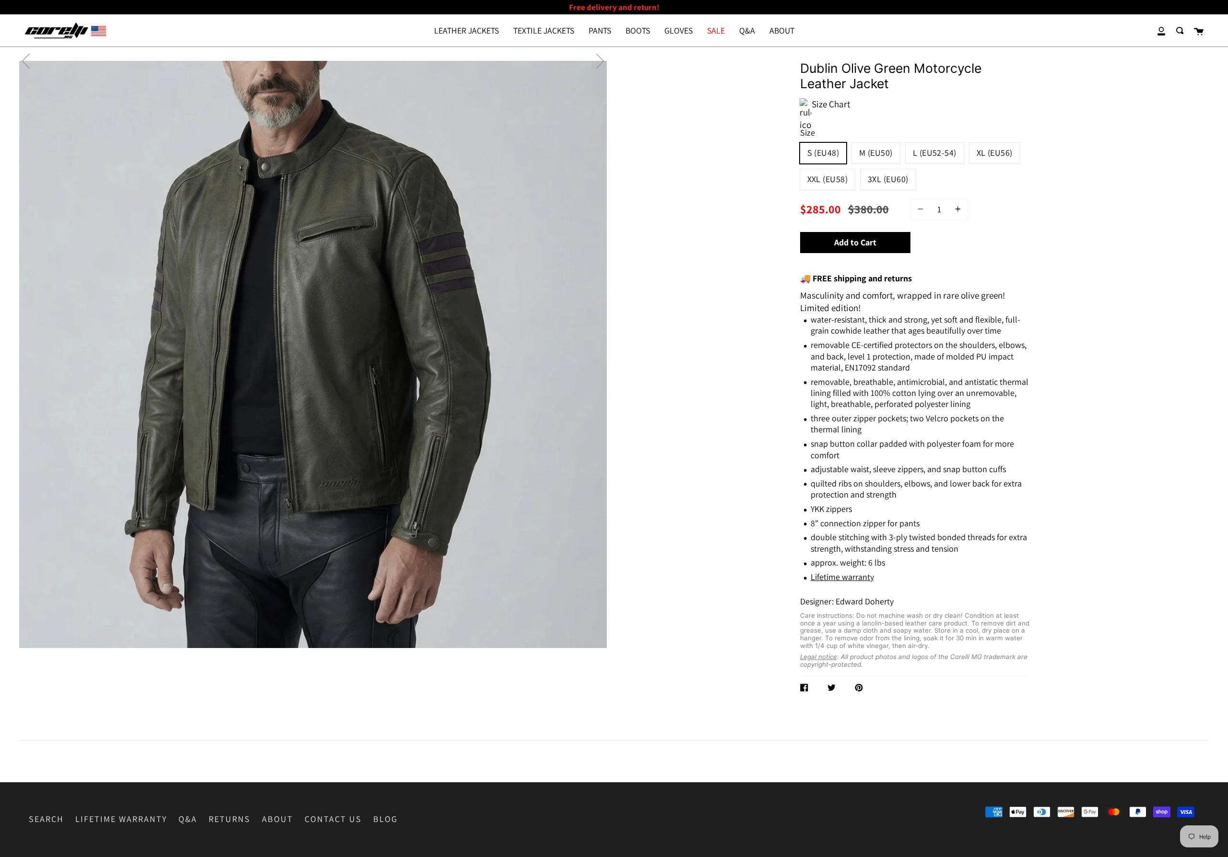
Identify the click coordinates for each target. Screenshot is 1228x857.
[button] (26, 60)
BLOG (385, 818)
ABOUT (277, 818)
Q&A (187, 818)
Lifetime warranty (842, 576)
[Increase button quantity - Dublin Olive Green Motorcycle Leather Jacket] (956, 209)
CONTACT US (333, 818)
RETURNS (229, 818)
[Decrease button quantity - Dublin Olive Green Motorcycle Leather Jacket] (921, 209)
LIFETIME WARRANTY (121, 818)
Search (46, 818)
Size (807, 132)
